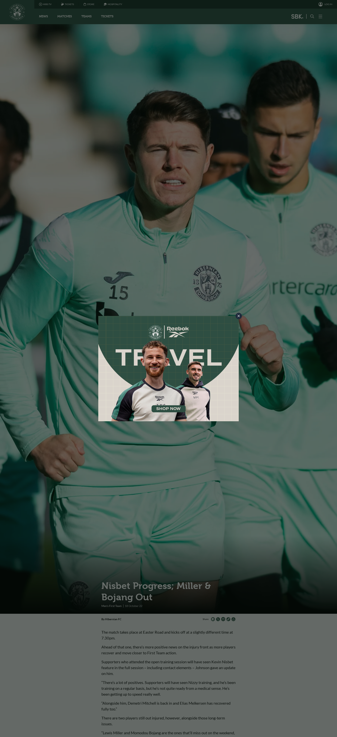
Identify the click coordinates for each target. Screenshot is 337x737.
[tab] (238, 316)
